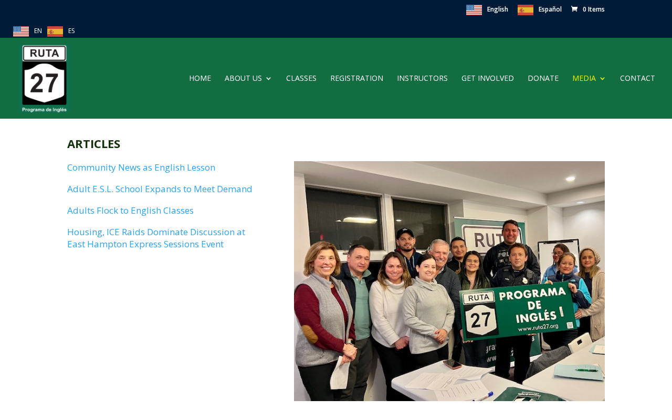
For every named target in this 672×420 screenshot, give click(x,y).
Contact (637, 79)
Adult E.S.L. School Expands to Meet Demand (160, 189)
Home (200, 79)
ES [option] (71, 30)
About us (243, 79)
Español (550, 9)
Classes (301, 79)
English (497, 9)
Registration (356, 79)
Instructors (422, 79)
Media (584, 79)
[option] (61, 31)
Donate (543, 79)
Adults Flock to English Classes (130, 210)
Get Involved (487, 79)
